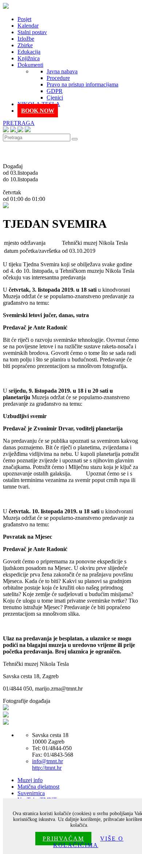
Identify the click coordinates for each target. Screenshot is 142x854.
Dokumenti (30, 65)
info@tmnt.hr (47, 761)
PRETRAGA (19, 123)
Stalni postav (32, 32)
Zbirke (25, 45)
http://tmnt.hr (47, 768)
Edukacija (28, 52)
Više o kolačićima (88, 841)
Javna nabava (62, 71)
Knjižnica (28, 58)
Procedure (58, 78)
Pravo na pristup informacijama (82, 84)
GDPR (55, 91)
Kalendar (28, 26)
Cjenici (55, 97)
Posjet (24, 19)
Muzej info (30, 780)
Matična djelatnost (38, 787)
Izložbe (25, 39)
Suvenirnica (31, 793)
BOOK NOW (37, 111)
